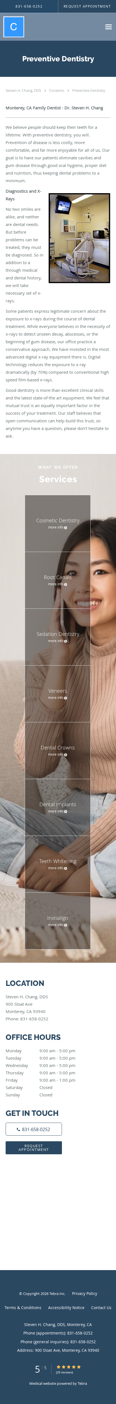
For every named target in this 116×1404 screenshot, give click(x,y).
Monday (40, 1050)
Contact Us (101, 1307)
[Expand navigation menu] (108, 26)
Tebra (82, 1383)
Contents (57, 90)
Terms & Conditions (23, 1307)
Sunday (29, 1094)
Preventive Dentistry (88, 90)
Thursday (40, 1072)
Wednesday (40, 1065)
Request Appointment (34, 1147)
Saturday (29, 1087)
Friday (40, 1080)
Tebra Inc (56, 1293)
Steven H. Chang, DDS (24, 90)
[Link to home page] (15, 27)
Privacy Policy (84, 1293)
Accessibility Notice (66, 1307)
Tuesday (40, 1058)
